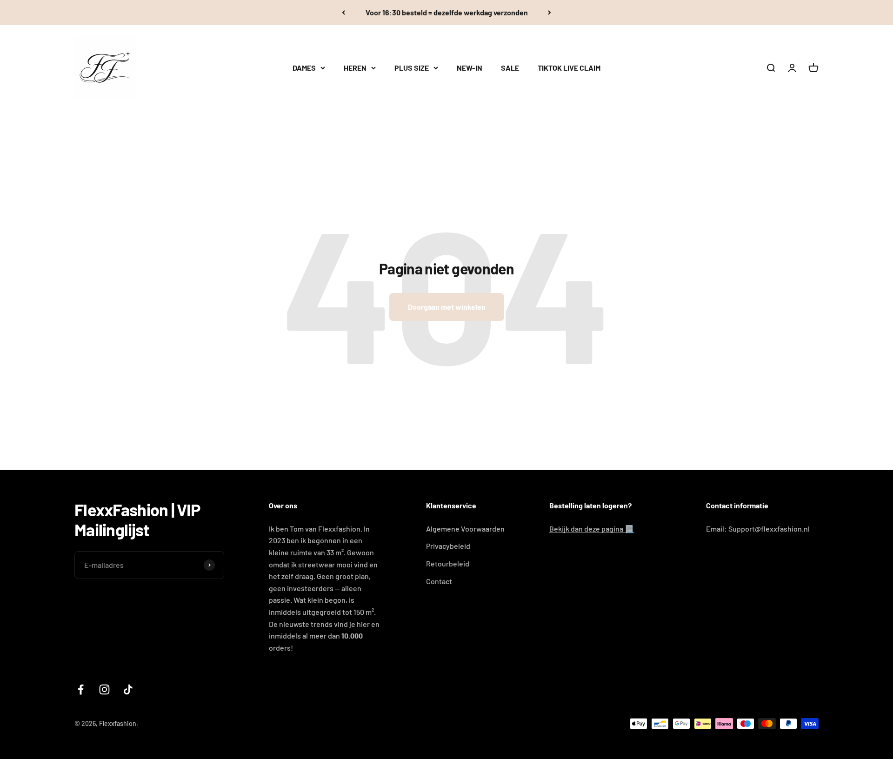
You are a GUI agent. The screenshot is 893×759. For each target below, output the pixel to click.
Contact (439, 581)
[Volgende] (549, 13)
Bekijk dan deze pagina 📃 (591, 528)
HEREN (355, 67)
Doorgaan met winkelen (447, 306)
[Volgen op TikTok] (128, 689)
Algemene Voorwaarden (465, 528)
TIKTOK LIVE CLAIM (569, 67)
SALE (510, 67)
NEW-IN (469, 67)
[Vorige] (343, 13)
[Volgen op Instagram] (104, 689)
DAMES (304, 67)
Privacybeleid (448, 545)
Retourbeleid (447, 563)
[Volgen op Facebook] (80, 689)
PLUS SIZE (411, 67)
